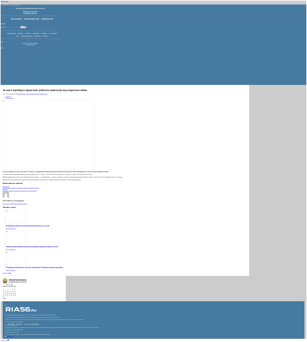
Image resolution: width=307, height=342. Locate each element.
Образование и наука (27, 36)
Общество (20, 33)
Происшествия (11, 33)
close (2, 42)
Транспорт (38, 36)
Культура (45, 36)
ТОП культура (10, 98)
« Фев (4, 298)
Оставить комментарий (41, 94)
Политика (28, 33)
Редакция (11, 324)
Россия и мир (53, 33)
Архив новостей (31, 19)
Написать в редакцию (30, 43)
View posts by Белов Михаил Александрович (15, 203)
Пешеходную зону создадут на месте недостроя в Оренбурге (115, 52)
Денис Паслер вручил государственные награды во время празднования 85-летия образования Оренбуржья (69, 53)
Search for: (3, 27)
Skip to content (4, 1)
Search (22, 27)
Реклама (19, 324)
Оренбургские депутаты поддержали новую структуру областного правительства (23, 52)
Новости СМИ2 (7, 273)
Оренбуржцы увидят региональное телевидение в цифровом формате (161, 52)
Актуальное (16, 19)
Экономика (36, 33)
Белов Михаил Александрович (26, 94)
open (2, 48)
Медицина (44, 33)
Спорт (17, 36)
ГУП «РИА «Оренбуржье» (31, 324)
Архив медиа (47, 19)
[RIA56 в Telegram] (30, 46)
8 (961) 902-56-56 (30, 44)
